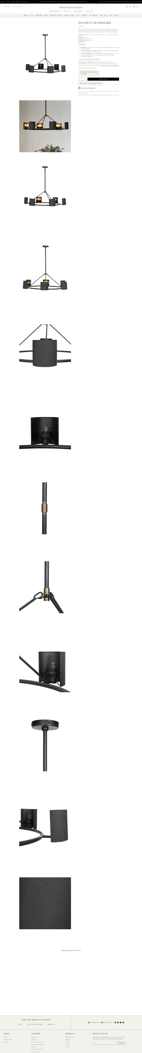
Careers (67, 1046)
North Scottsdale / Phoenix (35, 1024)
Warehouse (51, 1024)
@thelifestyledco (95, 1022)
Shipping (33, 1039)
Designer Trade (8, 1039)
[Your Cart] (137, 7)
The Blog (67, 1042)
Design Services (69, 1037)
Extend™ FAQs (35, 1051)
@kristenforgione (108, 1022)
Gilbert (20, 1024)
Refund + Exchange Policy (38, 1044)
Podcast (67, 1044)
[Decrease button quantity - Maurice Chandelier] (80, 79)
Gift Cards (6, 1042)
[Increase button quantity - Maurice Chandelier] (85, 79)
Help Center (34, 1046)
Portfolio (67, 1039)
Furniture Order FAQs (37, 1049)
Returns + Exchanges (36, 1042)
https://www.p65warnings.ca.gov (109, 65)
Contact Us (34, 1037)
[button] (7, 7)
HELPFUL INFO (83, 93)
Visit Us (5, 1037)
